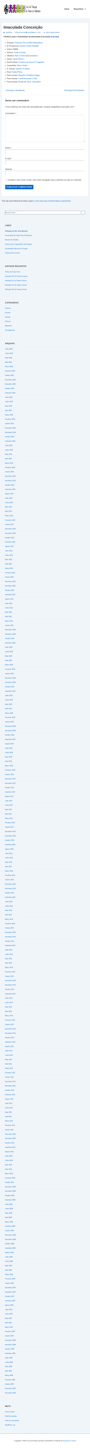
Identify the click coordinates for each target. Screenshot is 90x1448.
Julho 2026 (8, 349)
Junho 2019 (9, 700)
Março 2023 (9, 516)
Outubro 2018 (9, 735)
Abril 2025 (8, 410)
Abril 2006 (8, 1371)
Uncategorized (10, 330)
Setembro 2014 (10, 945)
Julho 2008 (8, 1257)
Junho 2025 (9, 401)
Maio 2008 (8, 1266)
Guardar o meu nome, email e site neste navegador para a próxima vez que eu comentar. (45, 180)
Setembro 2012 (10, 1042)
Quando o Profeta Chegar (29, 75)
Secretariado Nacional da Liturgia (16, 248)
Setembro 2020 (10, 643)
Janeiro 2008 (9, 1283)
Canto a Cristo (20, 52)
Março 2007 (9, 1327)
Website (8, 169)
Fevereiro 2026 (10, 371)
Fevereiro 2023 (10, 520)
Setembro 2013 (10, 994)
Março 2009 (9, 1222)
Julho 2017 (8, 801)
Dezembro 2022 (10, 529)
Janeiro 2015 (9, 928)
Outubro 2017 (9, 787)
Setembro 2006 (10, 1353)
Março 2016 (9, 871)
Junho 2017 (9, 805)
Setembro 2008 (10, 1248)
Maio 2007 (8, 1318)
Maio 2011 (8, 1112)
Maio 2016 (8, 862)
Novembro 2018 (10, 730)
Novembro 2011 (10, 1086)
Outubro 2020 (9, 638)
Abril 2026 (8, 362)
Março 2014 (9, 967)
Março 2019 (9, 713)
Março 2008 (9, 1274)
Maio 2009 (8, 1213)
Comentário (10, 113)
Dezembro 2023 (10, 476)
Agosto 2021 (9, 599)
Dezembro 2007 (10, 1287)
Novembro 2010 (10, 1138)
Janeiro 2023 (9, 524)
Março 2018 (9, 766)
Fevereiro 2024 (10, 467)
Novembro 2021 (10, 586)
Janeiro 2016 (9, 880)
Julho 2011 (8, 1103)
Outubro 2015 (9, 893)
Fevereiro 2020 (10, 669)
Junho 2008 (9, 1261)
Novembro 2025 (10, 384)
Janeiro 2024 (9, 472)
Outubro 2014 (9, 941)
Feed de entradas (11, 1416)
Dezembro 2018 (10, 726)
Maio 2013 (8, 1007)
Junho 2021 (9, 608)
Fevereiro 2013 (10, 1020)
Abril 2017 (8, 814)
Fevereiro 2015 (10, 923)
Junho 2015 (9, 906)
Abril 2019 (8, 709)
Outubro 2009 (9, 1195)
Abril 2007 (8, 1323)
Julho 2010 (8, 1156)
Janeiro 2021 (9, 625)
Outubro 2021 (9, 590)
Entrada (7, 317)
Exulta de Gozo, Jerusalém (29, 82)
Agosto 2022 (9, 546)
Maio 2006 (8, 1366)
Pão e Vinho (22, 65)
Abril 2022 (8, 564)
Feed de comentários (12, 1420)
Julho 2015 (8, 902)
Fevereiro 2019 (10, 717)
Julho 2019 (8, 695)
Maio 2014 (8, 959)
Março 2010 (9, 1173)
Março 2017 (9, 818)
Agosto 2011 (9, 1099)
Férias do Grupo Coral (12, 272)
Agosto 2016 (9, 849)
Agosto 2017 (9, 796)
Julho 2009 (8, 1204)
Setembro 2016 (10, 844)
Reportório (78, 9)
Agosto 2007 (9, 1305)
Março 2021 (9, 621)
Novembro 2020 (10, 634)
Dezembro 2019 (10, 678)
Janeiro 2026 (9, 375)
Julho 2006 (8, 1358)
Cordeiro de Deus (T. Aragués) (31, 62)
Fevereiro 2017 (10, 823)
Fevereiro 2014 (10, 972)
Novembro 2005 (10, 1393)
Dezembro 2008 (10, 1235)
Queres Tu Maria (23, 69)
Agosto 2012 (9, 1046)
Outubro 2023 (9, 485)
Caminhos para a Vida (27, 78)
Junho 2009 (9, 1208)
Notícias (8, 321)
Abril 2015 (8, 915)
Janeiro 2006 (9, 1384)
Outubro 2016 (9, 840)
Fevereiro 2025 (10, 419)
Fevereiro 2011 (10, 1125)
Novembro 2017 (10, 783)
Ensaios (8, 312)
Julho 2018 (8, 748)
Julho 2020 (8, 647)
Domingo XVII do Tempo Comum (16, 276)
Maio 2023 (8, 507)
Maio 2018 (8, 757)
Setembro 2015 (10, 897)
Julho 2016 (8, 853)
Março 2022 (9, 568)
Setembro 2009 (10, 1200)
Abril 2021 (8, 616)
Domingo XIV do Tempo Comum (16, 285)
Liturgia (54, 37)
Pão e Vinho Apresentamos (26, 56)
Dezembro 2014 (10, 932)
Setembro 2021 (10, 594)
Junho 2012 (9, 1055)
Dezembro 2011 (10, 1081)
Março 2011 (9, 1121)
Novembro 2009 (10, 1191)
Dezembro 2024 (10, 428)
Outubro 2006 (9, 1349)
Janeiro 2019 (9, 722)
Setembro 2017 (10, 792)
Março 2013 (9, 1015)
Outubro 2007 (9, 1296)
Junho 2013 (9, 1002)
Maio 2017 (8, 809)
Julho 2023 (8, 498)
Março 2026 (9, 366)
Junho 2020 (9, 651)
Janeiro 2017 (9, 827)
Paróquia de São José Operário (16, 231)
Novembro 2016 (10, 836)
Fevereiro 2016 (10, 875)
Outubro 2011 (9, 1090)
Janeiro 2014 (9, 976)
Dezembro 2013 (10, 980)
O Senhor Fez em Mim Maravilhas (28, 43)
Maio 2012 (8, 1059)
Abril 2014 (8, 963)
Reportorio (8, 326)
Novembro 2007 (10, 1292)
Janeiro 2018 (9, 774)
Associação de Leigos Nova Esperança (18, 235)
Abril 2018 (8, 761)
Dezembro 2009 (10, 1187)
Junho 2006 (9, 1362)
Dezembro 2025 (10, 380)
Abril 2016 (8, 866)
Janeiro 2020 (9, 673)
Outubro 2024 (9, 437)
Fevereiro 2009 (10, 1226)
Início (66, 9)
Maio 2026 (8, 358)
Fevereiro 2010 (10, 1178)
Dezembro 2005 (10, 1388)
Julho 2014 (8, 950)
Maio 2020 (8, 656)
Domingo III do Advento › (74, 90)
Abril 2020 (8, 660)
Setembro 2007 (10, 1301)
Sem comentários (53, 32)
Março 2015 (9, 919)
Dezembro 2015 (10, 884)
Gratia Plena (17, 72)
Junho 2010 (9, 1160)
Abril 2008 (8, 1270)
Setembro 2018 (10, 739)
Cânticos (8, 308)
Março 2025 (9, 415)
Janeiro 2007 (9, 1336)
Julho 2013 (8, 998)
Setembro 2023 (10, 489)
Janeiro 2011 (9, 1130)
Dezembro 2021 (10, 581)
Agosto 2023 (9, 494)
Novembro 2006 (10, 1345)
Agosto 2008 (9, 1252)
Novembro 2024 (10, 432)
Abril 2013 (8, 1011)
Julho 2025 (8, 397)
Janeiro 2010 (9, 1182)
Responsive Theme (69, 1441)
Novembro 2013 (10, 985)
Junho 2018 (9, 752)
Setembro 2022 (10, 542)
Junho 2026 (9, 353)
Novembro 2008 (10, 1239)
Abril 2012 (8, 1064)
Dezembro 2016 (10, 831)
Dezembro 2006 (10, 1340)
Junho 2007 (9, 1314)
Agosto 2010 (9, 1152)
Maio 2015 (8, 910)
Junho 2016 (9, 858)
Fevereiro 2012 (10, 1073)
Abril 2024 (8, 459)
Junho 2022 (9, 555)
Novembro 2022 (10, 533)
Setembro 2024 (10, 441)
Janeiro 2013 (9, 1024)
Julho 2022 (8, 551)
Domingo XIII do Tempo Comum (16, 289)
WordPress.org (10, 1425)
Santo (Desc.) (18, 59)
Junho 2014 (9, 954)
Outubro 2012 (9, 1037)
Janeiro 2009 (9, 1230)
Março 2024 (9, 463)
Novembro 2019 (10, 682)
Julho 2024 (8, 445)
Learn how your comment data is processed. (52, 201)
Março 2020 (9, 665)
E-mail (8, 159)
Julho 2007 (8, 1309)
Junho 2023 (9, 502)
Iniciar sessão (10, 1412)
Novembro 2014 (10, 937)
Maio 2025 (8, 406)
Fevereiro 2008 (10, 1279)
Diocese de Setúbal (11, 240)
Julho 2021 (8, 603)
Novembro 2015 (10, 888)
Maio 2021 (8, 612)
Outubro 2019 (9, 687)
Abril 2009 (8, 1217)
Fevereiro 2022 (10, 573)
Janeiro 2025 (9, 423)
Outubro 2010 (9, 1143)
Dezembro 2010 (10, 1134)
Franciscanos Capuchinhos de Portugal (18, 244)
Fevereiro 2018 (10, 770)
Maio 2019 (8, 704)
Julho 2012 (8, 1051)
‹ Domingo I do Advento (15, 90)
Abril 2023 (8, 511)
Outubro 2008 (9, 1244)
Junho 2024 (9, 450)
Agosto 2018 (9, 744)
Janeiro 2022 (9, 577)
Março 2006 (9, 1375)
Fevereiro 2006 (10, 1380)
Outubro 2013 (9, 989)
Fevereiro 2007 (10, 1331)
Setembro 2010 (10, 1147)
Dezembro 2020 (10, 630)
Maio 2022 (8, 559)
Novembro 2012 (10, 1033)
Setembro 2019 (10, 691)
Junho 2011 (9, 1108)
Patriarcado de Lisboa (12, 253)
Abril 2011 (8, 1116)
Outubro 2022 (9, 538)
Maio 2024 (8, 454)
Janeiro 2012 (9, 1077)
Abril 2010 (8, 1169)
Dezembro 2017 (10, 779)
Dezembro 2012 (10, 1029)
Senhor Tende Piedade (29, 46)
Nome (7, 148)
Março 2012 (9, 1068)
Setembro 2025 (10, 393)
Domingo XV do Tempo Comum (15, 280)
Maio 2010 (8, 1165)
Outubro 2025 (9, 388)
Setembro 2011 (10, 1094)
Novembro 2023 (10, 480)
